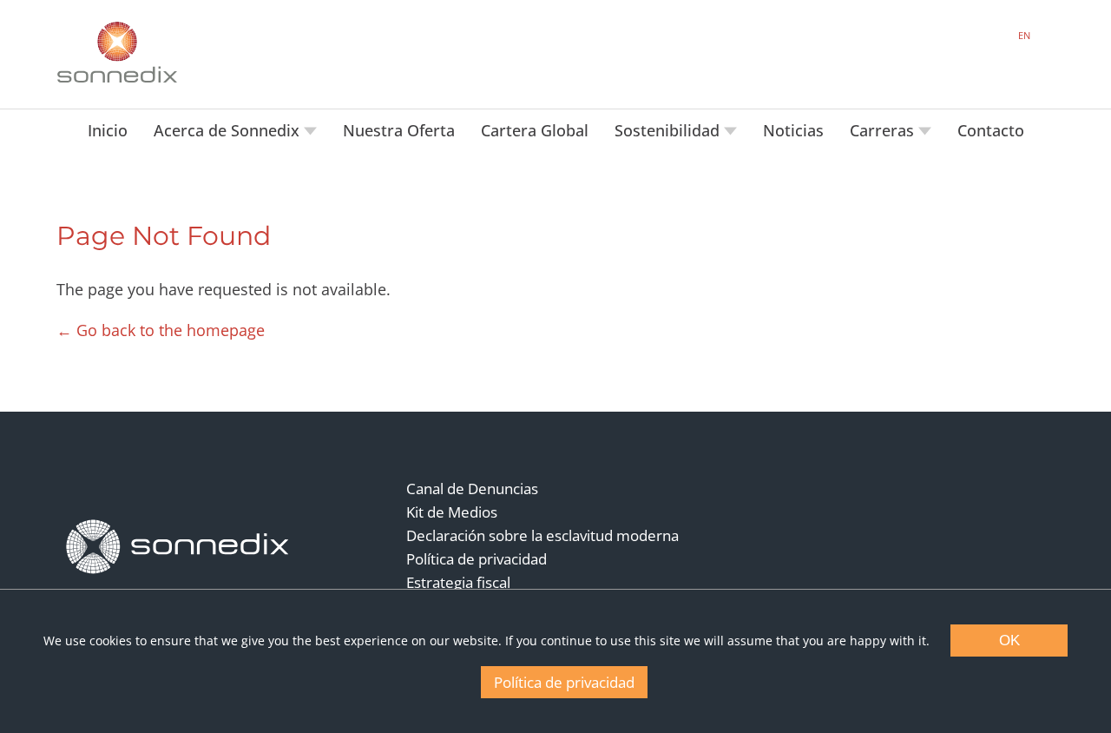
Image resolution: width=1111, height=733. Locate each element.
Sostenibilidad (669, 130)
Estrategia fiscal (458, 582)
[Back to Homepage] (177, 547)
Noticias (793, 130)
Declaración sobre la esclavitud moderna (542, 535)
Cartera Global (534, 130)
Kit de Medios (451, 512)
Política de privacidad (476, 558)
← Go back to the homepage (160, 330)
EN (1024, 35)
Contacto (990, 130)
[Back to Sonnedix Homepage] (117, 52)
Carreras (884, 130)
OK (1009, 640)
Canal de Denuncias (472, 488)
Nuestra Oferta (399, 130)
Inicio (108, 130)
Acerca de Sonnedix (229, 130)
